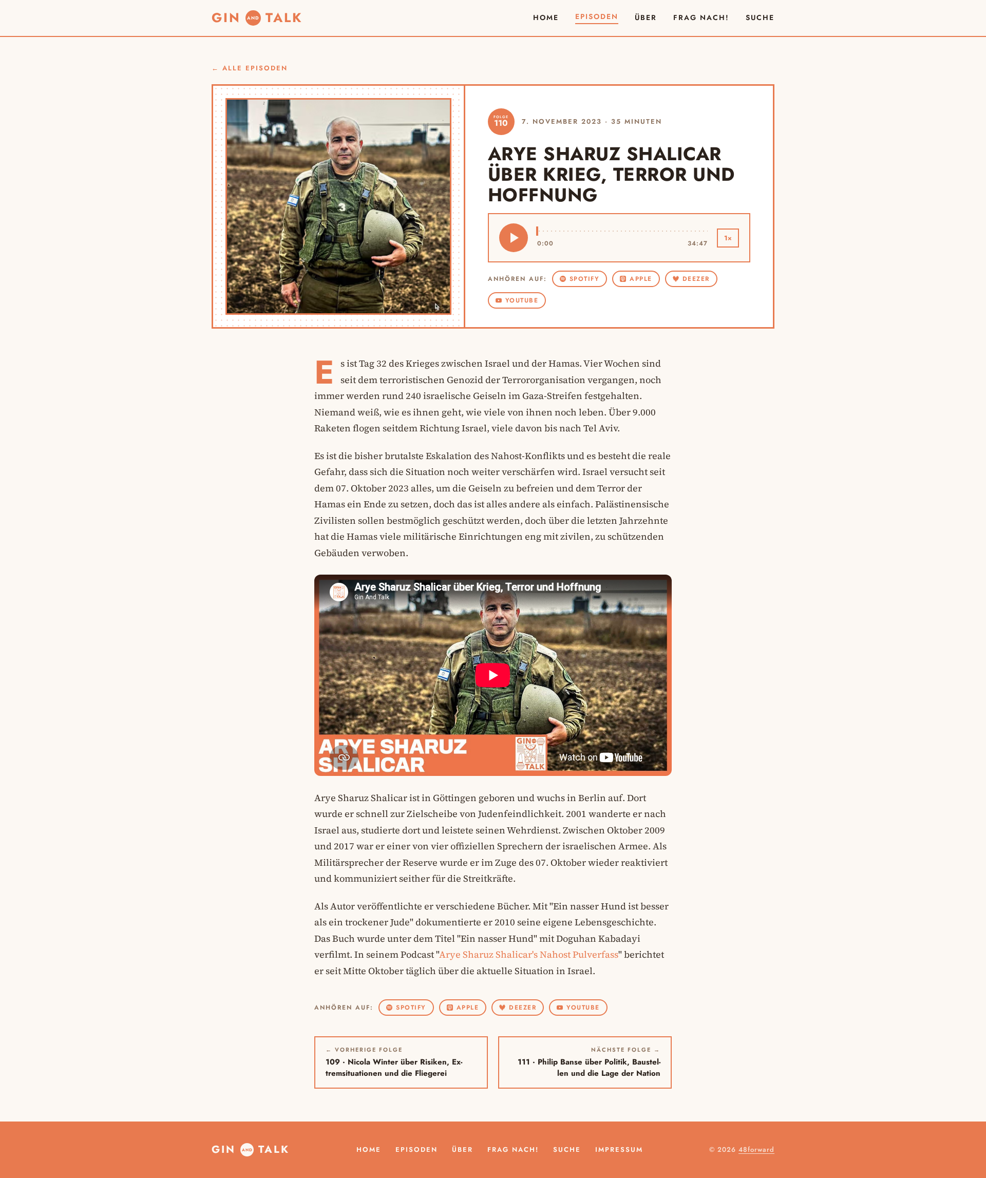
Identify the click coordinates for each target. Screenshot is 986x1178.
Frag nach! (701, 17)
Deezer (696, 278)
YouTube (522, 300)
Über (646, 17)
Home (546, 17)
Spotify (585, 278)
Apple (641, 278)
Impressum (619, 1149)
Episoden (596, 16)
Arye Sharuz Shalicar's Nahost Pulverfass (528, 954)
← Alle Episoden (250, 68)
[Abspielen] (513, 237)
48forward (756, 1149)
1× (728, 238)
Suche (567, 1149)
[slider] (622, 231)
